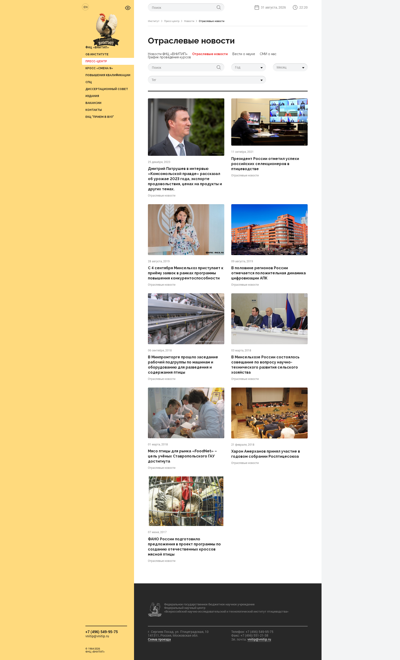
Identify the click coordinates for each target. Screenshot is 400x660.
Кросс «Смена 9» (99, 68)
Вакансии (93, 103)
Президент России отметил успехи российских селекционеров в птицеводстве (265, 163)
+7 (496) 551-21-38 (254, 635)
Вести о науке (243, 54)
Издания (92, 96)
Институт (153, 21)
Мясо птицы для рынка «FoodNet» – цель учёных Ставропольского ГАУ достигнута (182, 456)
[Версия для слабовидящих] (128, 7)
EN (86, 7)
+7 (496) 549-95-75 (101, 631)
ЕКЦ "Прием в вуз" (99, 117)
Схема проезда (159, 639)
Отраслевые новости (210, 54)
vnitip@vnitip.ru (97, 636)
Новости (189, 21)
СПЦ (88, 82)
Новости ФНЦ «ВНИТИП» (168, 54)
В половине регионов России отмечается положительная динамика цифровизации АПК (268, 273)
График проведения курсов (169, 57)
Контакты (93, 110)
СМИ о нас (268, 54)
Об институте (97, 54)
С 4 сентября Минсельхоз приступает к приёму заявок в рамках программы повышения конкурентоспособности (185, 273)
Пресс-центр (96, 61)
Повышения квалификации (107, 75)
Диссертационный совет (106, 89)
